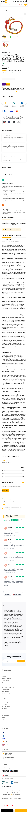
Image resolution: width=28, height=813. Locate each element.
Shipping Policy (5, 689)
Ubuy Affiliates (5, 724)
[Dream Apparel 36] (14, 25)
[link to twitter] (17, 37)
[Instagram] (5, 805)
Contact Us (4, 676)
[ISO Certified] (14, 782)
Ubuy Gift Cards (5, 715)
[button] (24, 1)
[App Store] (5, 771)
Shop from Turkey (6, 794)
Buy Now (19, 118)
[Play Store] (14, 771)
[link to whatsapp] (10, 37)
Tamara (3, 722)
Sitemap (4, 682)
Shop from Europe (16, 794)
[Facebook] (3, 805)
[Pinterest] (13, 805)
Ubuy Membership (6, 693)
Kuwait (6, 775)
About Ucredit (5, 713)
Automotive (9, 7)
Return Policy (5, 708)
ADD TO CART (7, 810)
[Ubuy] (5, 1)
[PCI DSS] (5, 782)
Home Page (4, 7)
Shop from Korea (6, 792)
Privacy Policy (16, 801)
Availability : (4, 73)
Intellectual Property (6, 680)
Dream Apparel (5, 10)
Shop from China (15, 792)
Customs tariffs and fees (8, 687)
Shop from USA (6, 789)
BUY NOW (21, 810)
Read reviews (6, 524)
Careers (3, 717)
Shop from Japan (6, 790)
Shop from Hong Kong (17, 790)
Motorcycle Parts (17, 7)
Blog (3, 719)
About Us (4, 674)
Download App (5, 702)
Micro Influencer (5, 691)
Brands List (4, 704)
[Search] (25, 5)
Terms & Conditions (7, 801)
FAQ (3, 711)
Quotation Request (6, 678)
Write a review (5, 490)
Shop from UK (14, 789)
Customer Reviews (6, 706)
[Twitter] (10, 805)
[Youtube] (8, 805)
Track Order (4, 685)
